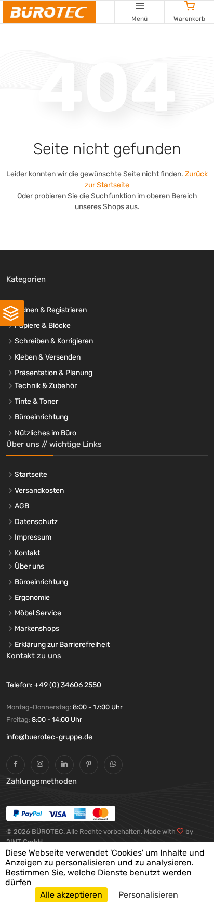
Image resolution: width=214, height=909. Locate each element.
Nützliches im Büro (45, 433)
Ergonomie (32, 597)
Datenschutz (36, 521)
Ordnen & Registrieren (51, 310)
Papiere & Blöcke (43, 325)
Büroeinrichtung (41, 416)
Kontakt (27, 552)
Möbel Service (38, 613)
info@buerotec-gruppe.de (49, 737)
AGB (22, 506)
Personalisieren (148, 895)
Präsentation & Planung (53, 372)
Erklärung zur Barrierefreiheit (62, 644)
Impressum (33, 537)
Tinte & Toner (36, 401)
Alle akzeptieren (71, 895)
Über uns (29, 566)
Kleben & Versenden (48, 357)
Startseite (31, 474)
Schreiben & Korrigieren (54, 341)
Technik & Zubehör (46, 385)
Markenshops (37, 628)
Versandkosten (39, 490)
